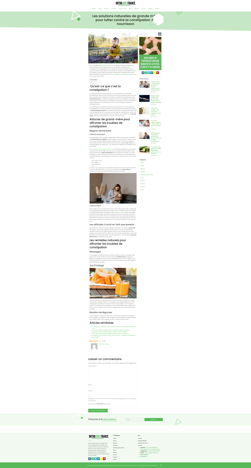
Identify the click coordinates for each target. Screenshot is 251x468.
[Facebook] (143, 72)
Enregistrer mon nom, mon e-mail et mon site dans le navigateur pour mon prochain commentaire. (112, 399)
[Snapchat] (154, 72)
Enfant (157, 8)
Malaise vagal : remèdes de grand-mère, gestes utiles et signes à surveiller (156, 99)
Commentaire (92, 366)
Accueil (140, 438)
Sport (130, 8)
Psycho (143, 8)
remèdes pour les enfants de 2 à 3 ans (103, 149)
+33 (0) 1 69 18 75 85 (154, 451)
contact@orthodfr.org (151, 453)
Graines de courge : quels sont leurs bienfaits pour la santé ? (156, 111)
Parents (150, 8)
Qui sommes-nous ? (143, 443)
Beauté (137, 8)
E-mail (90, 391)
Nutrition (113, 8)
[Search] (159, 34)
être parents (103, 65)
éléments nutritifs (120, 212)
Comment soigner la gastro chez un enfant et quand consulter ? (111, 330)
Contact (140, 445)
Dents (93, 8)
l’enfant (129, 114)
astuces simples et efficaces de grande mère (123, 74)
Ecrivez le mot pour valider (99, 404)
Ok (161, 465)
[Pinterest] (157, 72)
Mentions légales (142, 440)
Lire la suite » (154, 91)
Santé (99, 8)
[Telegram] (149, 72)
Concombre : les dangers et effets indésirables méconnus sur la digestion (156, 150)
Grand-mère (122, 8)
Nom (90, 385)
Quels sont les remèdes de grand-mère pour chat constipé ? (110, 332)
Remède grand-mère (147, 174)
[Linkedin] (151, 72)
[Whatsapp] (146, 72)
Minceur (106, 8)
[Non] (248, 465)
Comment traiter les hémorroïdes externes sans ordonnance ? (110, 333)
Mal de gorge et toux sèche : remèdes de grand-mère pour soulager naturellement (156, 137)
